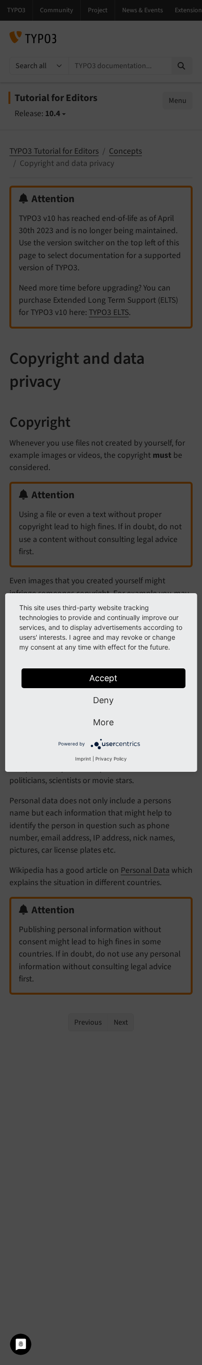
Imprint (83, 758)
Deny (103, 700)
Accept (103, 678)
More (103, 722)
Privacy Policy (111, 758)
